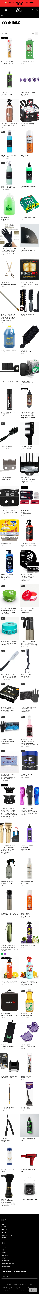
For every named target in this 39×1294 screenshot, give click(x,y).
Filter (6, 34)
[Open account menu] (32, 10)
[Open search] (2, 16)
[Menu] (2, 10)
